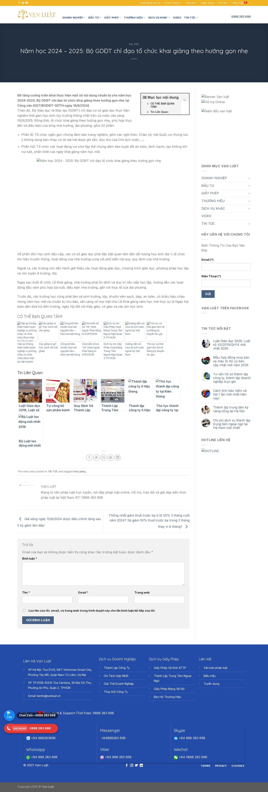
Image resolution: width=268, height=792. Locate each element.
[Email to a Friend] (103, 457)
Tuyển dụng (207, 2)
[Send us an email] (23, 3)
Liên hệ (222, 2)
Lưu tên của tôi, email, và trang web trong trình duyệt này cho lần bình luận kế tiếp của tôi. (91, 610)
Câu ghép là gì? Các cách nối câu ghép (48, 347)
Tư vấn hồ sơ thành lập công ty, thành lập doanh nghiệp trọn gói (232, 378)
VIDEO (177, 17)
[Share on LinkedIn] (117, 457)
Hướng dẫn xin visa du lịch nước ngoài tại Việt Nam (134, 349)
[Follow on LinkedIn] (141, 765)
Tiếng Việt (237, 2)
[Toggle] (249, 178)
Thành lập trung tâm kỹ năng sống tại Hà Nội (230, 409)
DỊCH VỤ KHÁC (158, 17)
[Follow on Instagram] (131, 765)
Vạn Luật (48, 786)
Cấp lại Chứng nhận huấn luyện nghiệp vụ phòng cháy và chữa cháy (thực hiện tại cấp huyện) (26, 352)
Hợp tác (191, 2)
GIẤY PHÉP (111, 17)
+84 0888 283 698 (192, 757)
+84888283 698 (113, 738)
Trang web (142, 592)
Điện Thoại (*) (211, 276)
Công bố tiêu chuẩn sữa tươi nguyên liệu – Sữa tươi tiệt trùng (70, 349)
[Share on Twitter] (96, 457)
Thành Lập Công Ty (117, 667)
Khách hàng (172, 2)
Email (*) (207, 259)
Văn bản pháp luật (215, 667)
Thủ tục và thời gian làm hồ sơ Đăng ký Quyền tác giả (155, 349)
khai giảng (79, 471)
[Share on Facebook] (89, 457)
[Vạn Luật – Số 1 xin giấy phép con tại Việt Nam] (37, 14)
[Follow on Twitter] (136, 765)
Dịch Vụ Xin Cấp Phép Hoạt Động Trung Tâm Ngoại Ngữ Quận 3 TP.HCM (113, 351)
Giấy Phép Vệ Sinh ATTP (170, 667)
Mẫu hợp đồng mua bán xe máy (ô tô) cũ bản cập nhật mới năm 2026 (231, 361)
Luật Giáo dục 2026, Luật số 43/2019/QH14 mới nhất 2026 (231, 344)
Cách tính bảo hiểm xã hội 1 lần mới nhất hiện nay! (230, 394)
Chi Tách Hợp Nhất (116, 675)
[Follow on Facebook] (19, 3)
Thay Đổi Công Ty (116, 691)
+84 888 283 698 (191, 738)
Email (83, 592)
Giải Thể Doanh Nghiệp (119, 683)
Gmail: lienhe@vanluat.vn (44, 695)
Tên (26, 592)
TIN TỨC (189, 17)
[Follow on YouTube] (27, 3)
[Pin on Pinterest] (110, 457)
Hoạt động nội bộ (150, 2)
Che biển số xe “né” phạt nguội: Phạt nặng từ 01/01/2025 (91, 349)
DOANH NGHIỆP (72, 17)
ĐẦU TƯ (93, 17)
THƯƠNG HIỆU (133, 17)
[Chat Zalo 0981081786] (9, 715)
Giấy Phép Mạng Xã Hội (169, 688)
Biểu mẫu (210, 675)
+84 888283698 (43, 738)
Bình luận (29, 558)
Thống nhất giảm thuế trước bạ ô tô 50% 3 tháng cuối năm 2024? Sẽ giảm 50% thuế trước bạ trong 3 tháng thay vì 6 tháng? (149, 521)
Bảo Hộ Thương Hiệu (167, 696)
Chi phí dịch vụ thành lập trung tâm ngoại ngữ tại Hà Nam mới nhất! (231, 424)
